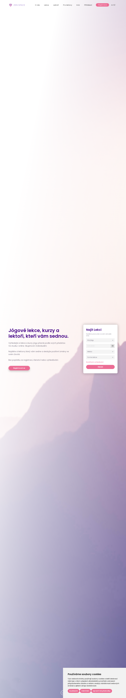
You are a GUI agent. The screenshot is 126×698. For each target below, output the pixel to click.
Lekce (46, 5)
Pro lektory (67, 5)
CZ (113, 5)
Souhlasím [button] (73, 691)
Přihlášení (88, 5)
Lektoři (56, 5)
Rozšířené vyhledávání (95, 362)
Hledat (100, 367)
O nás (37, 5)
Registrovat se (19, 368)
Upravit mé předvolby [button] (101, 691)
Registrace (102, 5)
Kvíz (78, 5)
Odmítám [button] (85, 691)
